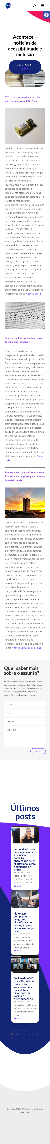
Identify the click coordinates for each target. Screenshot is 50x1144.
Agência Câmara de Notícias (26, 647)
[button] (46, 15)
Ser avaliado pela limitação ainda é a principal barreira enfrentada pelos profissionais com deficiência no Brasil (25, 859)
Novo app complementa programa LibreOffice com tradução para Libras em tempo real (24, 922)
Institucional (25, 872)
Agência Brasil (33, 293)
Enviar (38, 751)
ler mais (17, 886)
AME (25, 69)
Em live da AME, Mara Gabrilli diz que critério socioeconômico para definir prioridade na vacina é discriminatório (24, 989)
